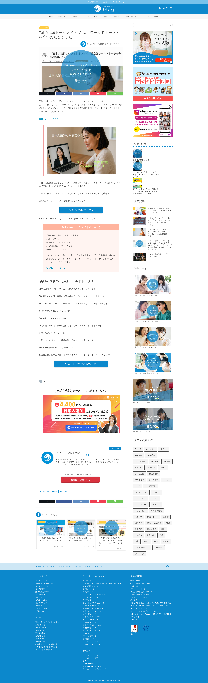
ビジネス (156, 492)
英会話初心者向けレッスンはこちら (145, 347)
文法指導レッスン (89, 592)
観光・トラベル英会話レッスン (95, 603)
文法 (168, 523)
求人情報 (133, 600)
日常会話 (138, 529)
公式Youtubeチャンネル (92, 666)
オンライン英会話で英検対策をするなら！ (147, 295)
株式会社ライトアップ (138, 608)
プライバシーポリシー (138, 589)
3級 (114, 583)
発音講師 (149, 606)
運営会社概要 (135, 581)
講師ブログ (77, 17)
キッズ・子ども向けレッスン (94, 594)
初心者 (55, 491)
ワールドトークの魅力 (58, 17)
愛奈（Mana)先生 (154, 523)
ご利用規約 (134, 586)
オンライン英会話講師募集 (140, 603)
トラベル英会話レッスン (92, 625)
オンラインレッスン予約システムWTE (145, 611)
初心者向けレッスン (90, 581)
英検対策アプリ (136, 619)
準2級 (110, 583)
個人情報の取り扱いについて (141, 592)
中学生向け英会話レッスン (93, 608)
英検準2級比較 (40, 633)
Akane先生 (150, 449)
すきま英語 (92, 17)
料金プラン (39, 597)
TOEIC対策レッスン (90, 586)
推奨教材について (42, 606)
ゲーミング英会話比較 (43, 650)
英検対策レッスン (142, 547)
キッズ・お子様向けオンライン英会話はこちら (148, 321)
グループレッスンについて (93, 644)
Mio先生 (138, 468)
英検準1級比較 (40, 627)
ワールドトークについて (44, 586)
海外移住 (150, 535)
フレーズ (154, 498)
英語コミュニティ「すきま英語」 (95, 669)
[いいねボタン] (41, 381)
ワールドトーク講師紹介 (44, 583)
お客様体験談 (40, 594)
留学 (161, 535)
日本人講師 (64, 491)
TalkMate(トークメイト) (50, 119)
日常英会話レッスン (90, 600)
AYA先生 (138, 455)
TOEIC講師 (140, 606)
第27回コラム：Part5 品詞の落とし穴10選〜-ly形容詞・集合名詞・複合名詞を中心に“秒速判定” (147, 191)
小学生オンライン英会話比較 (46, 644)
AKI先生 (163, 449)
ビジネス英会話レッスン (92, 597)
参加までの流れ (41, 600)
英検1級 (166, 541)
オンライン (138, 373)
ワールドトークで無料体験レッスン (81, 364)
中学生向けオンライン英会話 (141, 431)
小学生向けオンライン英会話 (141, 402)
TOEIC (163, 467)
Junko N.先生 (140, 461)
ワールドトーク (41, 581)
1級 (98, 583)
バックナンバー (141, 492)
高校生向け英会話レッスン (93, 611)
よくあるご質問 (41, 608)
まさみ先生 (153, 480)
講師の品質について (43, 592)
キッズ (137, 486)
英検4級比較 (40, 639)
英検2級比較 (40, 630)
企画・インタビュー (111, 17)
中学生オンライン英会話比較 (46, 647)
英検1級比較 (40, 625)
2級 (106, 583)
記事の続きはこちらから (81, 210)
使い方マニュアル (42, 603)
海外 (163, 529)
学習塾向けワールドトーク (140, 597)
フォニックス (140, 498)
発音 (137, 541)
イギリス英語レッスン (91, 631)
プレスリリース (141, 504)
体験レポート (152, 517)
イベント (166, 480)
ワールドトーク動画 (90, 658)
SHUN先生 (150, 468)
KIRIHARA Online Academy (141, 614)
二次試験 (138, 517)
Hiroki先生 (151, 455)
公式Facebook (88, 664)
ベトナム (156, 504)
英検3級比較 (40, 636)
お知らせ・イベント (134, 17)
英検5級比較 (40, 641)
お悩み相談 (153, 474)
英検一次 (162, 614)
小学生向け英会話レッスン (93, 606)
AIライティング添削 (90, 642)
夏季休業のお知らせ (141, 160)
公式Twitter (87, 661)
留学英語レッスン (89, 639)
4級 (118, 583)
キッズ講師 (155, 603)
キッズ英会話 (150, 486)
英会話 (143, 373)
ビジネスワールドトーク (139, 594)
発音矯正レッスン (89, 589)
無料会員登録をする (80, 479)
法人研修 (136, 617)
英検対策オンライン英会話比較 (47, 622)
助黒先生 (138, 523)
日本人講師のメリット (43, 589)
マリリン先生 (140, 511)
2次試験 (138, 449)
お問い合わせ (40, 611)
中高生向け (164, 603)
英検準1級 (158, 547)
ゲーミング (164, 606)
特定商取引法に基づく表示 (140, 583)
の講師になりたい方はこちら (153, 373)
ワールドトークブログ (91, 655)
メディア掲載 (153, 17)
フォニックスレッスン (91, 617)
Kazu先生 (154, 461)
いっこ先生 (139, 474)
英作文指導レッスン (90, 628)
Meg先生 (167, 461)
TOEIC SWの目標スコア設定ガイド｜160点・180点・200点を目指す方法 (147, 174)
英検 (156, 541)
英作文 (146, 541)
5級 (121, 583)
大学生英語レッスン (90, 614)
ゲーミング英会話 (89, 636)
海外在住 (138, 535)
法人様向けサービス (90, 633)
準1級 (102, 583)
